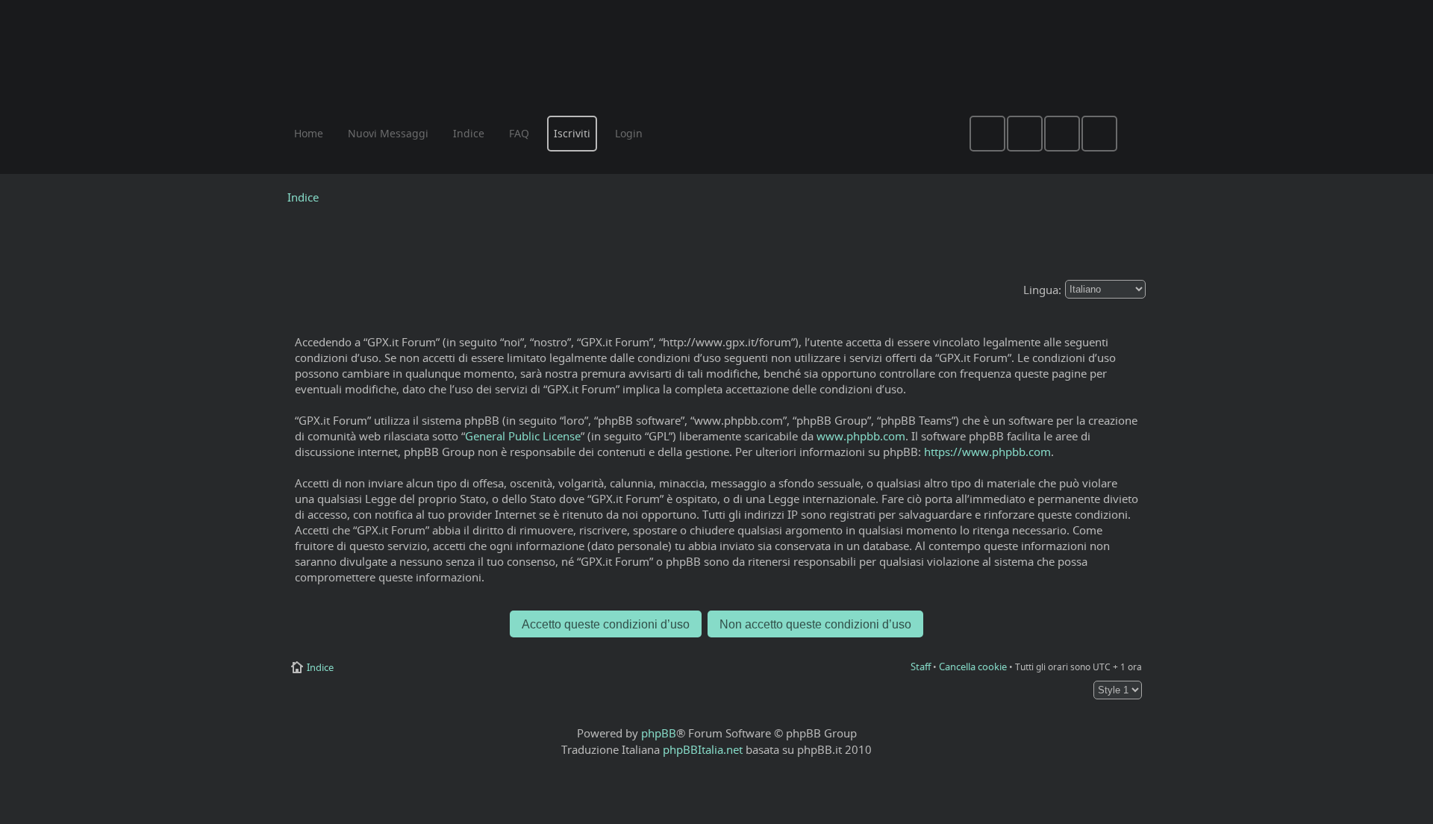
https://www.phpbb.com (987, 451)
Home (308, 133)
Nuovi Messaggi (388, 133)
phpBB (658, 732)
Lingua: (1042, 289)
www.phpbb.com (861, 435)
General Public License (523, 435)
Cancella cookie (973, 666)
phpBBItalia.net (703, 749)
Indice (303, 197)
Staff (921, 666)
